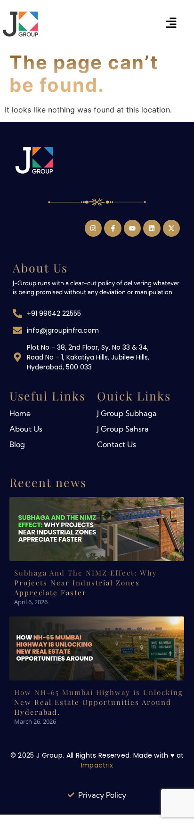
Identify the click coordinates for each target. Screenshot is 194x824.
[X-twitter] (171, 228)
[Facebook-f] (112, 228)
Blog (17, 444)
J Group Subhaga (127, 413)
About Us (25, 428)
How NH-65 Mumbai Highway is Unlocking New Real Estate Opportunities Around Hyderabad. (98, 702)
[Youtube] (132, 228)
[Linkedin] (151, 228)
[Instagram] (93, 228)
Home (20, 413)
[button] (171, 24)
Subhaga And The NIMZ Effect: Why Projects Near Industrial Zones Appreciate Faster (85, 582)
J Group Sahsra (123, 428)
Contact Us (116, 444)
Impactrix (97, 765)
